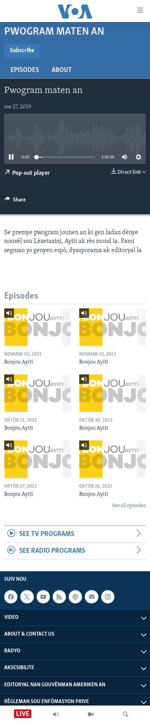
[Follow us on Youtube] (43, 596)
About (62, 70)
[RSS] (59, 596)
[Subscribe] (91, 596)
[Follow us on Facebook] (10, 596)
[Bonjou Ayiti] (37, 327)
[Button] (15, 201)
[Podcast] (75, 596)
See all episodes (129, 505)
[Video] (90, 714)
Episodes (24, 70)
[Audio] (55, 714)
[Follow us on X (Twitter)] (26, 596)
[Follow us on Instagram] (107, 596)
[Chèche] (125, 714)
